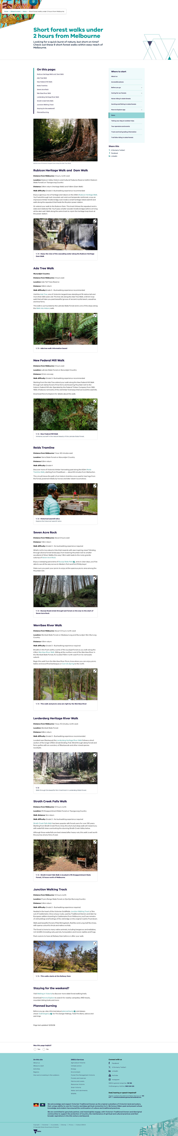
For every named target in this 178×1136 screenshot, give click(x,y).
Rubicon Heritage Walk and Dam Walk (50, 74)
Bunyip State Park (66, 562)
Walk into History (43, 308)
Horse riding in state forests (121, 99)
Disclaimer (45, 1125)
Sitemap (63, 1125)
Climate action (76, 1066)
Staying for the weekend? (46, 108)
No (47, 1049)
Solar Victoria (76, 1087)
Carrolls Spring (68, 664)
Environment (75, 1072)
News (113, 115)
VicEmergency (44, 1014)
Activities (36, 1069)
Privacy (71, 1125)
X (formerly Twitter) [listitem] (118, 150)
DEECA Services (77, 1060)
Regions (36, 1072)
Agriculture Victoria (78, 1063)
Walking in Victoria (44, 994)
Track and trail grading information (123, 132)
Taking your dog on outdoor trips (122, 121)
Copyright (36, 1125)
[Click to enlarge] (94, 221)
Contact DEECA (81, 1125)
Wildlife (73, 1094)
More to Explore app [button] (118, 110)
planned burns (68, 1011)
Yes (38, 1049)
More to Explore (48, 998)
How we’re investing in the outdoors (46, 1075)
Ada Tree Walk (42, 78)
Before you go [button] (116, 87)
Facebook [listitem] (114, 153)
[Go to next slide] (94, 234)
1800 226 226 (129, 1086)
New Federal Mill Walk (44, 82)
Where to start (38, 1066)
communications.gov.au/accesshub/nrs (127, 1097)
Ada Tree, (44, 294)
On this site (38, 1060)
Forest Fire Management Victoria (83, 1075)
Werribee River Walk (44, 93)
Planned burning (43, 112)
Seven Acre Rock (43, 89)
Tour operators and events (120, 126)
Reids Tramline (42, 86)
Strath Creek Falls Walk (45, 101)
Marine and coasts (77, 1081)
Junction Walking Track (45, 105)
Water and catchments (79, 1091)
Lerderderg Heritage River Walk (48, 97)
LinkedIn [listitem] (114, 156)
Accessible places (117, 82)
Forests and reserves (78, 1078)
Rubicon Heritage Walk (88, 195)
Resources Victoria (77, 1084)
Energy (73, 1069)
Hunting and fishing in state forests (123, 104)
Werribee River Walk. (47, 652)
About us (114, 76)
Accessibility (55, 1125)
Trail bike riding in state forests (122, 137)
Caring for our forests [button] (118, 93)
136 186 (129, 1083)
